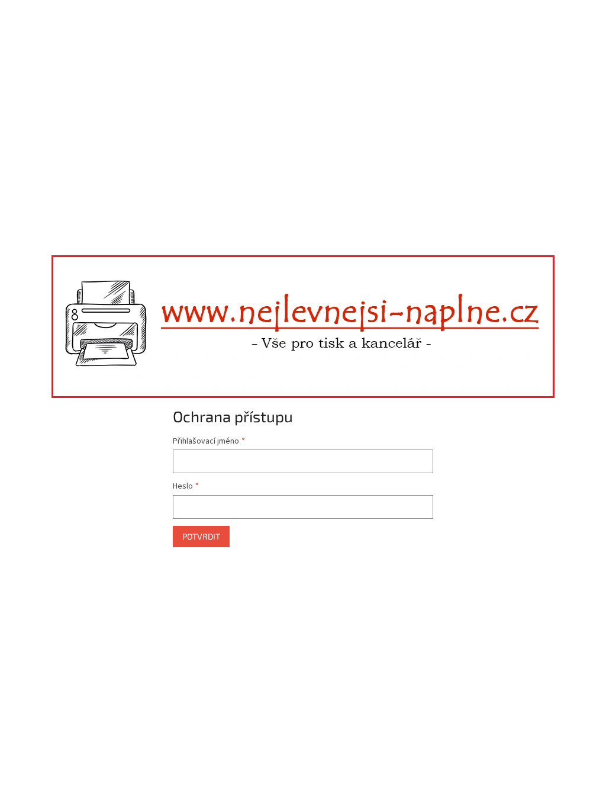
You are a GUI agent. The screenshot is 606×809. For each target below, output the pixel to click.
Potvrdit (201, 536)
